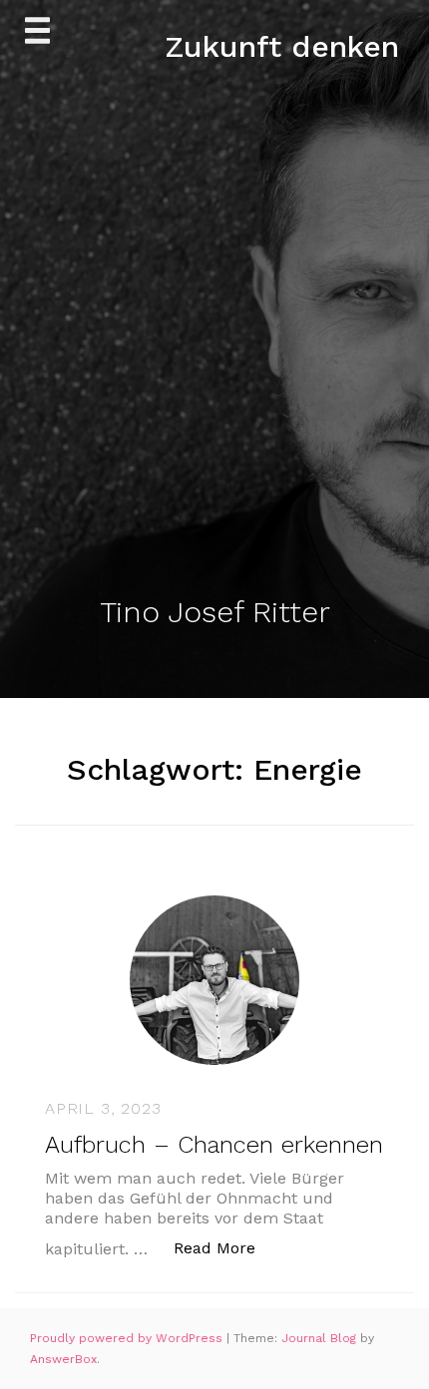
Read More (225, 1247)
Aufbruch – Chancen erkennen (214, 1145)
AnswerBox (63, 1359)
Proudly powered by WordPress (128, 1338)
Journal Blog (320, 1338)
